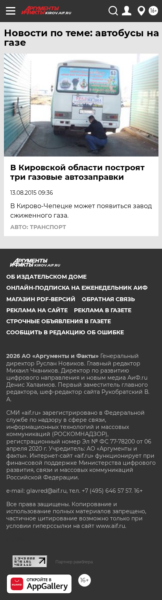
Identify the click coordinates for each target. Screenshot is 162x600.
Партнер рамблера (74, 561)
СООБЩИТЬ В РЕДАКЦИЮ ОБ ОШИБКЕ (65, 332)
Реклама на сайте (37, 310)
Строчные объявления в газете (58, 321)
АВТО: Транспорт (38, 227)
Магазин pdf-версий (40, 299)
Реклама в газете (102, 310)
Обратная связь (108, 299)
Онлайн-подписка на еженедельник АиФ (76, 287)
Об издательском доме (46, 276)
